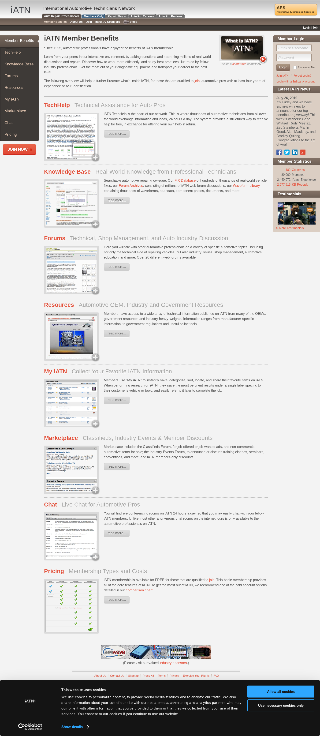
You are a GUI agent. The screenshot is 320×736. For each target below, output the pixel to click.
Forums (11, 76)
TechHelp (12, 52)
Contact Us (117, 675)
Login (306, 27)
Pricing (10, 134)
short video (239, 64)
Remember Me (306, 67)
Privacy (174, 675)
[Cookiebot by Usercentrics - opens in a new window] (30, 726)
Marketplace (15, 111)
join (197, 81)
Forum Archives (131, 186)
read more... (117, 133)
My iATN (11, 99)
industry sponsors (173, 663)
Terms (162, 675)
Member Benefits (19, 40)
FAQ (216, 675)
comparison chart (139, 590)
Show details (72, 727)
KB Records (300, 184)
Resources (13, 87)
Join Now (18, 149)
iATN (20, 9)
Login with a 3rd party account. (295, 81)
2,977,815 (283, 184)
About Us (100, 675)
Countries (298, 170)
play (263, 59)
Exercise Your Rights (196, 675)
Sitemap (133, 675)
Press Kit (148, 675)
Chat (8, 122)
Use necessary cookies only (281, 705)
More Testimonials (291, 228)
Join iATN (282, 75)
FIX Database (185, 180)
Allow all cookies (281, 692)
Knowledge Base (18, 64)
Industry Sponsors (107, 21)
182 (288, 170)
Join (89, 21)
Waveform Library (246, 186)
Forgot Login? (302, 75)
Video (133, 21)
